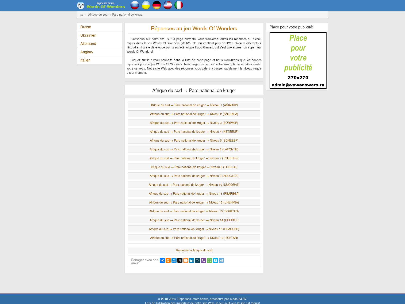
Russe (85, 26)
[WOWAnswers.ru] (101, 5)
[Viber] (203, 260)
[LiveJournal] (197, 260)
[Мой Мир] (174, 260)
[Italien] (179, 5)
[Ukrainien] (146, 5)
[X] (179, 260)
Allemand (88, 43)
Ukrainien (88, 35)
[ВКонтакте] (162, 260)
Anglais (86, 51)
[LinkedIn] (191, 260)
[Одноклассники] (168, 260)
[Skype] (215, 260)
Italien (85, 60)
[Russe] (135, 5)
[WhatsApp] (209, 260)
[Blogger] (185, 260)
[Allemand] (157, 5)
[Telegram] (221, 260)
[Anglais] (168, 5)
